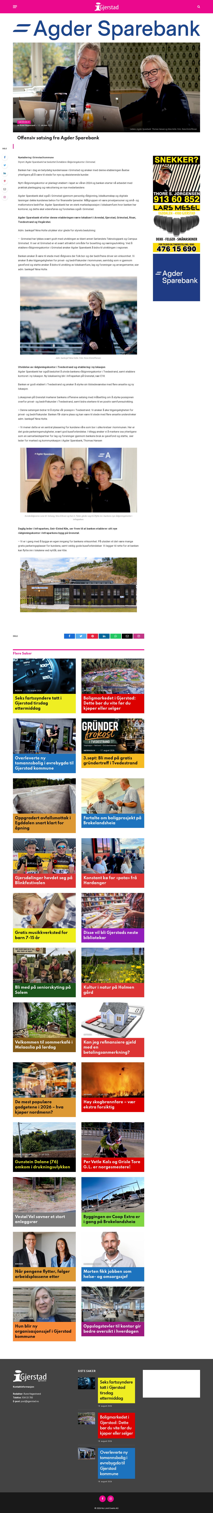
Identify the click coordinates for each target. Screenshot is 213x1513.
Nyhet (18, 751)
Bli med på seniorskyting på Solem (43, 990)
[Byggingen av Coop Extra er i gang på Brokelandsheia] (112, 1195)
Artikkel (88, 691)
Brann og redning (24, 1154)
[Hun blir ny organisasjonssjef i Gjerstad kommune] (44, 1304)
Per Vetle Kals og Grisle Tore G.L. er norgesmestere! (111, 1164)
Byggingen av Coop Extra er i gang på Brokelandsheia (111, 1219)
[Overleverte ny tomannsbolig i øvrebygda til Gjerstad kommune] (44, 736)
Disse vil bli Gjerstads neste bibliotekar (110, 935)
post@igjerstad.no (30, 1401)
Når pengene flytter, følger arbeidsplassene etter (42, 1274)
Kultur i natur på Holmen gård (108, 990)
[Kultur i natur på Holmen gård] (112, 965)
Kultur (18, 925)
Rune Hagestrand (27, 125)
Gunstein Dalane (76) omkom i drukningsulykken (42, 1164)
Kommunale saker (93, 810)
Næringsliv (24, 122)
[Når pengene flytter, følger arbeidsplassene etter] (44, 1249)
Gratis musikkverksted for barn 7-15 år (41, 935)
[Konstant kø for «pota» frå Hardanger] (112, 856)
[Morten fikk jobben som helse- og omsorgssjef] (112, 1249)
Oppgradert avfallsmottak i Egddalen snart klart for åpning (43, 823)
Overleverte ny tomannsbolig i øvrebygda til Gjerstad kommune (44, 763)
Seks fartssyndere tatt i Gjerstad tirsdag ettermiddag (38, 703)
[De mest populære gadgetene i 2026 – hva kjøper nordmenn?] (44, 1080)
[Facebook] (5, 157)
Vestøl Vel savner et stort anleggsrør (40, 1219)
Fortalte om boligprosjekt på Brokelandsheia (112, 820)
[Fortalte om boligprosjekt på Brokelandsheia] (112, 796)
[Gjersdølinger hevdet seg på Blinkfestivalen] (44, 856)
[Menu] (15, 6)
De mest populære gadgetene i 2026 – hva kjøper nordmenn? (39, 1107)
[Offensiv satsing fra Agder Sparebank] (106, 87)
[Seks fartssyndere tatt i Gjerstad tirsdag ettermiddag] (44, 676)
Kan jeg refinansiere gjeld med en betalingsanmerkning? (109, 1047)
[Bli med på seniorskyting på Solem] (44, 965)
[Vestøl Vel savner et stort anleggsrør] (44, 1195)
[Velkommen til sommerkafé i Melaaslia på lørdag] (44, 1020)
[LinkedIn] (5, 173)
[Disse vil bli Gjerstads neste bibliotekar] (112, 910)
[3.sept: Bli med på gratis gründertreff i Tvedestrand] (112, 736)
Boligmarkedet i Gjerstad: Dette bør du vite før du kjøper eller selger (109, 703)
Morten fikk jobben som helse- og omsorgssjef (107, 1274)
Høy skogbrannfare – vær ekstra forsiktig (109, 1104)
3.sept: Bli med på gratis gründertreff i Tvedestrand (110, 760)
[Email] (5, 189)
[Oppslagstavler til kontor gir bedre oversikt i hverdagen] (112, 1304)
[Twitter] (5, 165)
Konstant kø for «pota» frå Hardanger (110, 880)
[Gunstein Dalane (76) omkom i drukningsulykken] (44, 1140)
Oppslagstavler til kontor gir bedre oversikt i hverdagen (112, 1329)
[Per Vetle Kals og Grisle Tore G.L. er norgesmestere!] (112, 1140)
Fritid (18, 1209)
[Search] (198, 6)
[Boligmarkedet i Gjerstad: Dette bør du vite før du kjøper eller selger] (112, 676)
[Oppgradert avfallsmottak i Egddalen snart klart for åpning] (44, 796)
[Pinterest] (5, 181)
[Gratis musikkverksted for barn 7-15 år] (44, 910)
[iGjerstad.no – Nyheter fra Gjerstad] (106, 6)
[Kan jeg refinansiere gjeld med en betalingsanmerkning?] (112, 1020)
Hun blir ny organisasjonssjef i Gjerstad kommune (43, 1331)
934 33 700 (27, 1397)
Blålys (18, 691)
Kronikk (19, 1264)
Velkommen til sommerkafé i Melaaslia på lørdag (44, 1045)
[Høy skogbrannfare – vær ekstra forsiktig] (112, 1080)
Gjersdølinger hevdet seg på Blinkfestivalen (44, 880)
